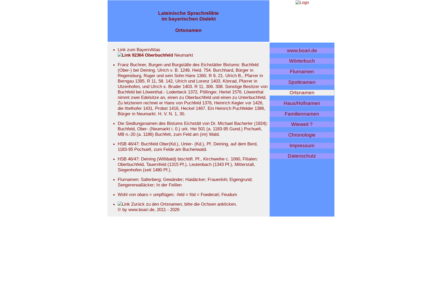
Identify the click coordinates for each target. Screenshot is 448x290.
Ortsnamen (302, 92)
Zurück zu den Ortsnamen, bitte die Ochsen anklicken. (183, 204)
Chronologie (302, 135)
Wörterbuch (302, 61)
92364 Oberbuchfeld (152, 55)
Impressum (302, 145)
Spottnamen (302, 82)
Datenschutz (302, 156)
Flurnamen (302, 71)
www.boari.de (302, 50)
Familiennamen (302, 114)
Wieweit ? (302, 124)
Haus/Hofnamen (302, 103)
